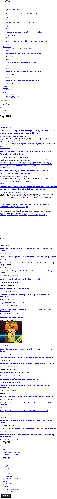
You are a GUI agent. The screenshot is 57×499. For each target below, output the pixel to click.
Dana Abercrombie (7, 136)
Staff (4, 449)
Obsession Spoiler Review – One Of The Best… (22, 62)
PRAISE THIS (37, 197)
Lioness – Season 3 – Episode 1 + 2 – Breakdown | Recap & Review (23, 279)
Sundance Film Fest (17, 145)
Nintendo (8, 468)
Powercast (9, 476)
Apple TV (2, 143)
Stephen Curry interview (41, 143)
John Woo (9, 197)
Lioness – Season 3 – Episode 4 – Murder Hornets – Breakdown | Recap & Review (28, 257)
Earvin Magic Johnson (17, 215)
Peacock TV (30, 197)
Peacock (25, 197)
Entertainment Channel (12, 96)
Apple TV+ (16, 143)
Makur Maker (4, 181)
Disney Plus (20, 162)
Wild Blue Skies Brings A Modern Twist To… (21, 23)
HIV (24, 215)
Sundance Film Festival (28, 145)
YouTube (5, 93)
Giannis (35, 162)
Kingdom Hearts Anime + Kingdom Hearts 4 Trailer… (24, 32)
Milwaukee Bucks (14, 164)
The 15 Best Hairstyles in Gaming (11, 317)
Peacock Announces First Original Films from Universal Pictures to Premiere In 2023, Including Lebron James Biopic (28, 187)
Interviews (9, 89)
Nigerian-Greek (43, 164)
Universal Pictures (14, 199)
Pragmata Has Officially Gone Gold (12, 303)
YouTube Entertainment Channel (12, 452)
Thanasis (19, 165)
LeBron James (16, 197)
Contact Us (6, 451)
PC (6, 470)
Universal (6, 199)
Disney (15, 162)
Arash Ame (3, 162)
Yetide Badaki (32, 165)
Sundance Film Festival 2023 (42, 145)
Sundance (9, 145)
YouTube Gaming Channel (10, 454)
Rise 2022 (8, 165)
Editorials (5, 88)
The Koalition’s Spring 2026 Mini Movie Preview (22, 80)
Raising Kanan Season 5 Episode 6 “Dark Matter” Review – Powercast (24, 411)
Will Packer (22, 199)
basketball (21, 143)
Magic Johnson (29, 215)
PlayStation (9, 11)
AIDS (1, 215)
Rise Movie (14, 165)
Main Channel (10, 94)
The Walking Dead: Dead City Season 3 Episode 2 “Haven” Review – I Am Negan (27, 363)
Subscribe (6, 495)
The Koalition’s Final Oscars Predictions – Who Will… (24, 71)
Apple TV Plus (9, 143)
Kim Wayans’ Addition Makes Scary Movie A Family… (24, 53)
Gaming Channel (10, 98)
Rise (4, 165)
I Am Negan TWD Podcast (13, 478)
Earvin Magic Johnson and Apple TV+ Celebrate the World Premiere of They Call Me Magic (25, 205)
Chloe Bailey (3, 197)
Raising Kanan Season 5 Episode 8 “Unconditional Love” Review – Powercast (26, 357)
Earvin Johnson (7, 215)
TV (10, 167)
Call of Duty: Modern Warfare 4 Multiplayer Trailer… (24, 14)
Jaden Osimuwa (41, 162)
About (4, 6)
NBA (25, 143)
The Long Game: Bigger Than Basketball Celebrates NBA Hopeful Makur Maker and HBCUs (25, 171)
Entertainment (7, 47)
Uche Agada (25, 165)
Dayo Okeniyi (9, 162)
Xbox (7, 467)
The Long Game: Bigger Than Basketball (21, 181)
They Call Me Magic (41, 215)
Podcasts (5, 91)
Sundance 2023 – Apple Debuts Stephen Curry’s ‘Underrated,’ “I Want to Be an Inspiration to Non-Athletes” (27, 131)
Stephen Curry (31, 143)
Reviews (5, 86)
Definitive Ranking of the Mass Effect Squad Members (19, 379)
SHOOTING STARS (46, 197)
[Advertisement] (27, 122)
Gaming (5, 7)
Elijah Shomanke (28, 162)
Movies (8, 50)
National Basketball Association (28, 164)
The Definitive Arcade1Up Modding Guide (14, 288)
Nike (49, 164)
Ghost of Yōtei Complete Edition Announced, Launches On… (27, 41)
